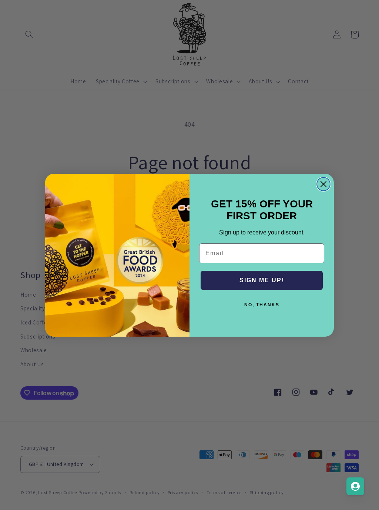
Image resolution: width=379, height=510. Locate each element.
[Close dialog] (323, 184)
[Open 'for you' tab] (355, 486)
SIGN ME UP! (261, 280)
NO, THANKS (261, 304)
